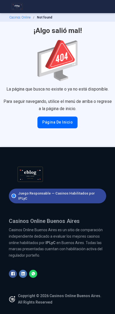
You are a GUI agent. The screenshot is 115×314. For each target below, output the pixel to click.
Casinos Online (19, 17)
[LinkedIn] (23, 274)
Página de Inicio (57, 122)
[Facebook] (13, 274)
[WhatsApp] (33, 274)
